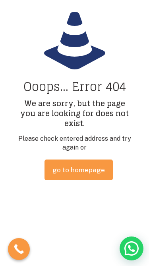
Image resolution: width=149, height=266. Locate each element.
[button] (131, 248)
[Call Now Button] (19, 249)
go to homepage (78, 170)
